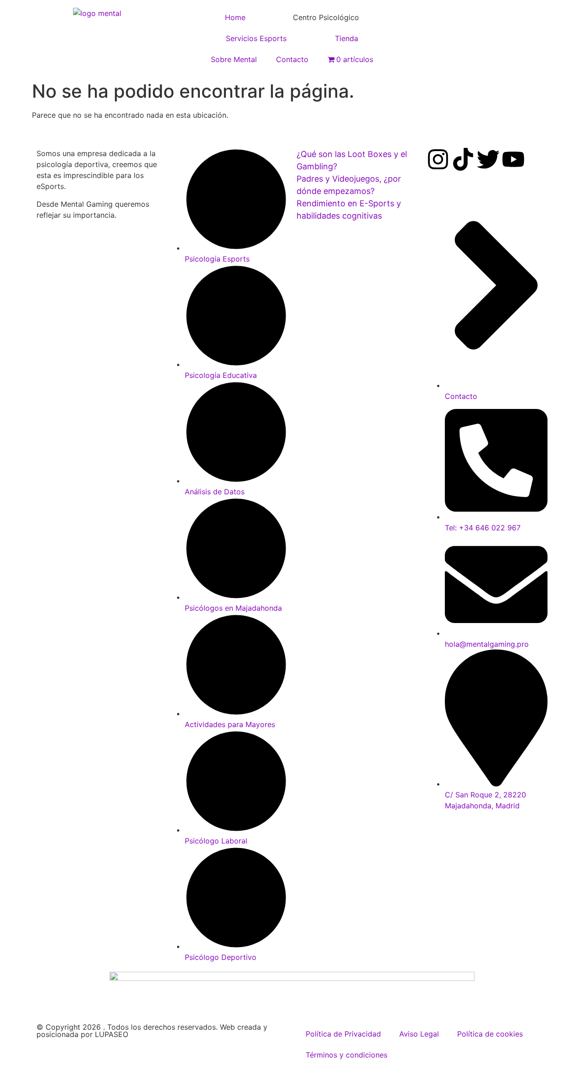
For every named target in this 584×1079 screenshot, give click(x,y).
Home (235, 17)
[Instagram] (438, 159)
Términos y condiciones (346, 1054)
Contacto (292, 59)
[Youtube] (513, 159)
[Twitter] (488, 159)
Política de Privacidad (343, 1033)
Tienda (346, 38)
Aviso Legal (419, 1033)
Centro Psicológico (326, 17)
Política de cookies (490, 1033)
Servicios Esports (256, 38)
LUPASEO (111, 1034)
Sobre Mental (234, 59)
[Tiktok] (463, 159)
